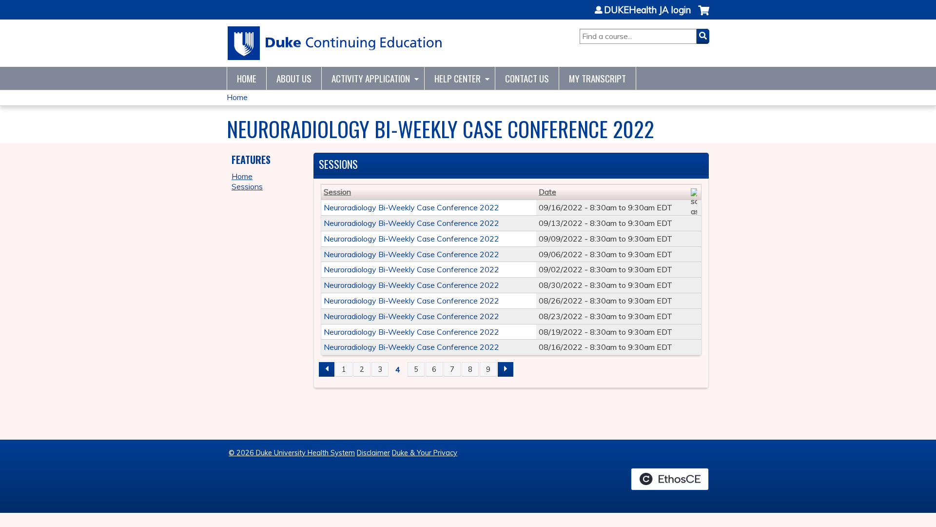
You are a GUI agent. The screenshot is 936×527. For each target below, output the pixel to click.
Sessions (247, 186)
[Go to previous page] (326, 369)
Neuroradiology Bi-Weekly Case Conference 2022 (411, 207)
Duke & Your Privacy (424, 452)
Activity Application (371, 78)
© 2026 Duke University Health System (292, 452)
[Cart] (703, 15)
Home (246, 78)
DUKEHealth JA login (647, 10)
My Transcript (597, 78)
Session (337, 192)
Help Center (457, 78)
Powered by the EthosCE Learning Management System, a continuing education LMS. (669, 479)
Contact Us (527, 78)
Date (547, 192)
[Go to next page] (505, 369)
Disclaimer (373, 452)
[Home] (335, 43)
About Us (294, 78)
